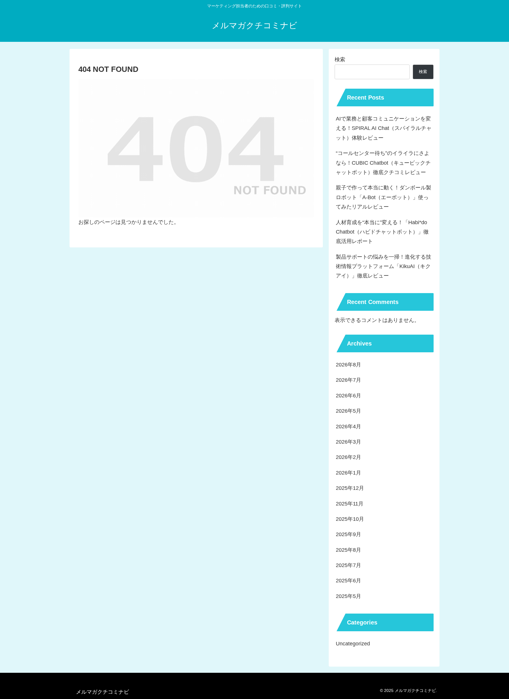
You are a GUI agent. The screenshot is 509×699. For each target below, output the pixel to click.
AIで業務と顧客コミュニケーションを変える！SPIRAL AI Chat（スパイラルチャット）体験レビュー (384, 128)
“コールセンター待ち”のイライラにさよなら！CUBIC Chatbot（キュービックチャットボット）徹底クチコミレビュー (383, 162)
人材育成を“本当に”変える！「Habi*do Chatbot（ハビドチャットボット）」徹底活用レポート (382, 231)
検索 (340, 59)
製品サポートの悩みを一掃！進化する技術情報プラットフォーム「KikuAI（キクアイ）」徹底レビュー (383, 266)
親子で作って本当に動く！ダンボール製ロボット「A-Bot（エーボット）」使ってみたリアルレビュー (383, 197)
